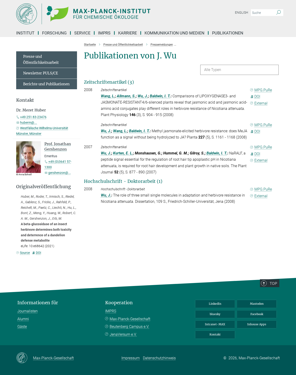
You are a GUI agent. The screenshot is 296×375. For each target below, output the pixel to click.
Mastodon (257, 303)
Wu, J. (143, 96)
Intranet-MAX (215, 324)
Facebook (256, 314)
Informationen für (37, 302)
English (241, 12)
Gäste (22, 326)
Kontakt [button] (25, 100)
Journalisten (27, 311)
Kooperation (119, 302)
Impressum (130, 358)
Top (273, 283)
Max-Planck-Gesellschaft (130, 319)
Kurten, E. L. (123, 153)
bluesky (215, 314)
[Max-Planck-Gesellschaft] (24, 358)
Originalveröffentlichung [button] (43, 186)
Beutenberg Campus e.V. (129, 326)
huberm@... (28, 122)
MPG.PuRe (263, 90)
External (261, 103)
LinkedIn (215, 303)
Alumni (23, 319)
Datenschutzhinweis (159, 358)
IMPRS (104, 33)
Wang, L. (108, 96)
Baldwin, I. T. (160, 96)
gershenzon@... (59, 173)
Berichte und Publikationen (46, 84)
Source (25, 253)
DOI (257, 96)
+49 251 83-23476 (33, 117)
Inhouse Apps (256, 324)
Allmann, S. (126, 96)
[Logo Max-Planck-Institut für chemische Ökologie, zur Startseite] (103, 13)
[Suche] (278, 12)
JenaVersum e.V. (123, 334)
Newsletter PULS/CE (40, 73)
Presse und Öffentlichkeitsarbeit (41, 59)
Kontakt (215, 334)
